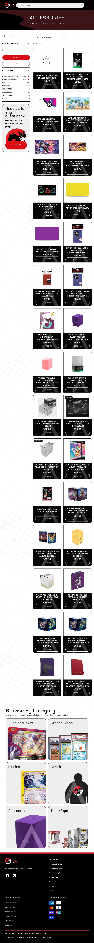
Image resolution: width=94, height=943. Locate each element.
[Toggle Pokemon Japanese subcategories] (28, 79)
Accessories (53, 877)
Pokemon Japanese (56, 868)
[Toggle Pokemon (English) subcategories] (28, 76)
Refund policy (9, 937)
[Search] (82, 5)
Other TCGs (53, 882)
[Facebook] (7, 875)
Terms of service (33, 937)
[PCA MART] (11, 861)
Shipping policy (45, 937)
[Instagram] (14, 875)
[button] (87, 5)
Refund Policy (10, 912)
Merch (51, 891)
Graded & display (55, 873)
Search (16, 57)
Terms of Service (11, 916)
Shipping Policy (10, 907)
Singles (51, 886)
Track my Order (10, 903)
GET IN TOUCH (16, 145)
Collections (44, 24)
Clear (16, 63)
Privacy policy (20, 937)
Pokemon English (55, 864)
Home (32, 24)
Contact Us (9, 920)
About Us (8, 925)
